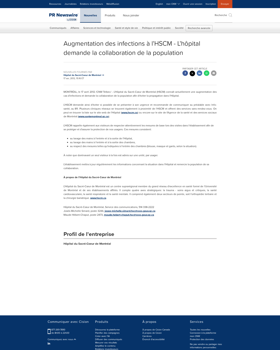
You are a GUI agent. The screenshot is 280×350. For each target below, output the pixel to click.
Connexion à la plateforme (203, 333)
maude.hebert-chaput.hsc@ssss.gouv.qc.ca (129, 215)
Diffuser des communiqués (108, 339)
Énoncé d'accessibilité (153, 339)
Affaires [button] (74, 28)
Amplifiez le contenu (105, 346)
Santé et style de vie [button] (126, 28)
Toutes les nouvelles (200, 329)
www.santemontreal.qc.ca (93, 116)
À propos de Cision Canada (156, 329)
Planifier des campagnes (107, 333)
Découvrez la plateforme (107, 329)
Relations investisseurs (91, 4)
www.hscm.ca (130, 112)
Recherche (221, 15)
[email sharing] (213, 73)
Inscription (211, 4)
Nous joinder (131, 15)
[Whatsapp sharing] (206, 73)
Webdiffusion (112, 4)
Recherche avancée (199, 28)
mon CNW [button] (172, 4)
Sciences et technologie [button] (97, 28)
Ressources (55, 4)
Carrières (147, 336)
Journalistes (70, 4)
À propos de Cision (152, 333)
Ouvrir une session (192, 4)
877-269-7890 (58, 329)
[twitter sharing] (192, 74)
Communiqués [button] (58, 28)
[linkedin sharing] (199, 73)
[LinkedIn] (49, 343)
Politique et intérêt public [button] (156, 28)
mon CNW (195, 336)
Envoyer (225, 4)
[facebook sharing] (185, 73)
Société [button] (179, 28)
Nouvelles (90, 15)
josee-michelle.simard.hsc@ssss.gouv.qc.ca (130, 211)
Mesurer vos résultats (106, 342)
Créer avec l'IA (102, 336)
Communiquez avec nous (61, 339)
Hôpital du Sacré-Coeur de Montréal (87, 244)
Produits (110, 15)
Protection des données (202, 339)
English (159, 4)
